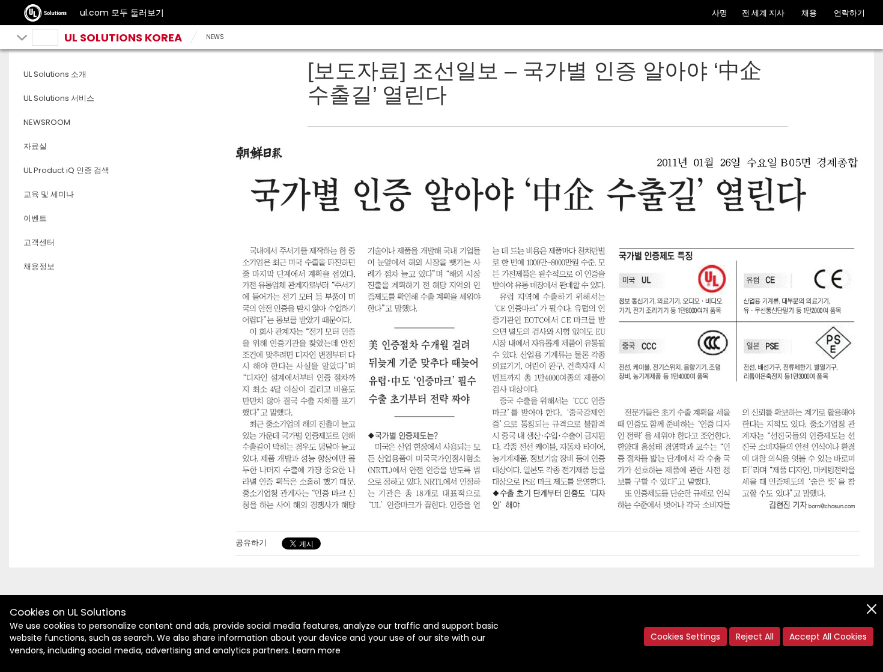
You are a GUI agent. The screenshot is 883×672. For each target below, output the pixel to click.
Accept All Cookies (828, 637)
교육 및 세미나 (48, 194)
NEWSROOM (46, 122)
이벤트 (35, 218)
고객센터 (39, 242)
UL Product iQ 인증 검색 (66, 170)
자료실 (35, 146)
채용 (809, 13)
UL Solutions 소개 (54, 74)
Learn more (317, 650)
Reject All (755, 637)
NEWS (215, 36)
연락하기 (849, 13)
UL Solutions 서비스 (58, 98)
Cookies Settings (685, 637)
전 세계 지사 (763, 13)
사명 (719, 13)
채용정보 (39, 266)
